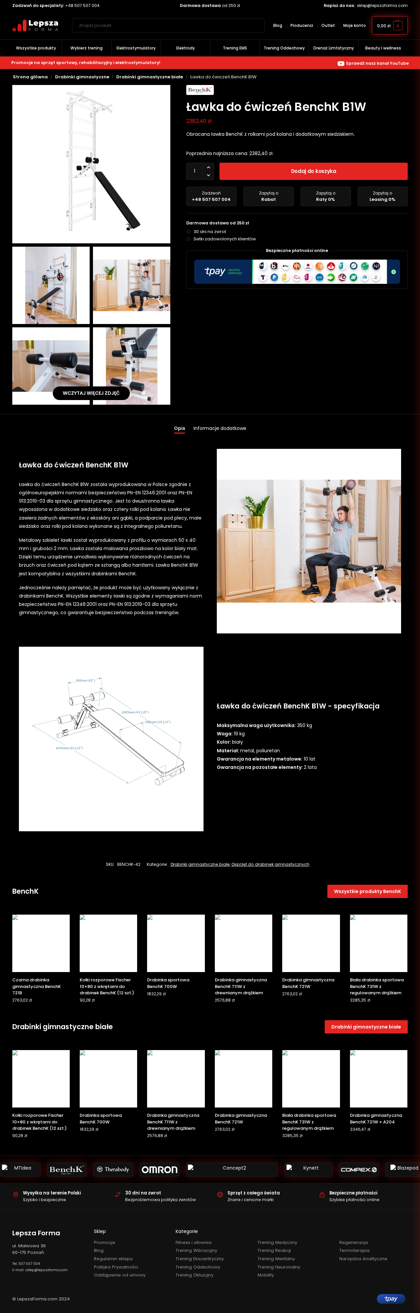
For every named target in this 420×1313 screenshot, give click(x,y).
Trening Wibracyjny (196, 1250)
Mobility (266, 1275)
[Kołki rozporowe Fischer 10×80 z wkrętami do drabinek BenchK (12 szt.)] (108, 943)
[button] (390, 25)
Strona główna (30, 77)
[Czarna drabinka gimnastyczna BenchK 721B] (41, 943)
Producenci (302, 25)
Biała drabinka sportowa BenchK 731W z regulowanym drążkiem (377, 986)
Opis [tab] (179, 428)
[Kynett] (308, 1170)
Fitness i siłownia (193, 1242)
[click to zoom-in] (91, 164)
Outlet (328, 25)
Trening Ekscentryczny (200, 1259)
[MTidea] (20, 1170)
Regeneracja (353, 1242)
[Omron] (159, 1170)
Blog (277, 25)
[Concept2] (232, 1170)
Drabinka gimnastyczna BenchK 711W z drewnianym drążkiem (241, 986)
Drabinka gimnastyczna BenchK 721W (308, 983)
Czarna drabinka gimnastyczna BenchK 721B (36, 986)
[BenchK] (67, 1170)
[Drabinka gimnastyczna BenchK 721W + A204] (378, 1079)
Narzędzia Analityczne (363, 1259)
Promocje (104, 1242)
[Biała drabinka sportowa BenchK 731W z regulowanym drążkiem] (378, 943)
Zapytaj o (268, 196)
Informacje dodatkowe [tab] (220, 428)
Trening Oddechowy (198, 1267)
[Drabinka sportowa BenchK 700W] (176, 943)
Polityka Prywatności (116, 1267)
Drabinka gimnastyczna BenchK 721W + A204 (376, 1118)
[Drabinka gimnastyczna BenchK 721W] (311, 943)
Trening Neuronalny (279, 1267)
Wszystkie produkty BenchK (367, 891)
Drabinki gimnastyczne (82, 77)
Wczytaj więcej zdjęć (91, 393)
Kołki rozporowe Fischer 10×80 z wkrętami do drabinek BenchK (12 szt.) (107, 986)
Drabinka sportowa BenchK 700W (168, 983)
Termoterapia (354, 1250)
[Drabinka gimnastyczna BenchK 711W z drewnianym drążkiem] (243, 943)
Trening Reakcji (274, 1250)
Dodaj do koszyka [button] (41, 1013)
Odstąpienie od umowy (119, 1275)
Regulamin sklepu (113, 1259)
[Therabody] (113, 1170)
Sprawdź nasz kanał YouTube (377, 63)
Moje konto (354, 25)
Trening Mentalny (276, 1259)
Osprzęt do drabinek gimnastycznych (270, 864)
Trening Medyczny (277, 1242)
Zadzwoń (211, 196)
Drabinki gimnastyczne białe (149, 77)
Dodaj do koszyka (313, 171)
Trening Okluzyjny (194, 1275)
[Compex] (358, 1170)
